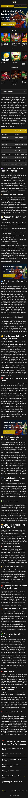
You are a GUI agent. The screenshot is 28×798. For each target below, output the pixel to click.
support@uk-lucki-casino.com (19, 790)
